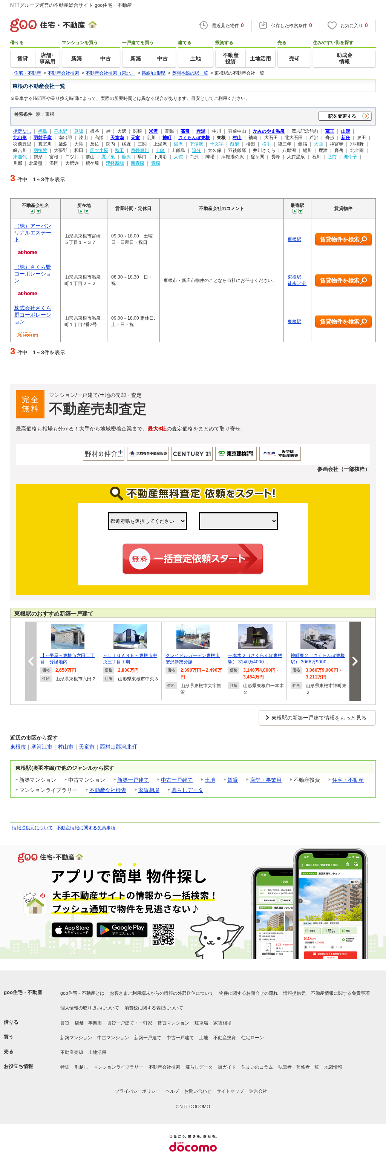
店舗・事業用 (266, 780)
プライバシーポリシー (137, 1091)
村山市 (66, 747)
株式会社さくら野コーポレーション (32, 315)
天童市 (87, 747)
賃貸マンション (173, 1023)
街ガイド (227, 1067)
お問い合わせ (197, 1091)
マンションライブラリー (118, 1067)
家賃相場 (148, 790)
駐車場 (201, 1023)
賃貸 (232, 780)
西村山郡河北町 (118, 747)
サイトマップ (230, 1091)
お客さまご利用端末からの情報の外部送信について (162, 993)
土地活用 (97, 1052)
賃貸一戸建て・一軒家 (129, 1023)
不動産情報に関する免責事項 (86, 827)
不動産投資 (224, 1037)
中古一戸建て (177, 780)
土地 (210, 780)
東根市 (18, 747)
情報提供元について (32, 827)
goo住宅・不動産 (23, 992)
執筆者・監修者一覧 (298, 1067)
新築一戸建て (133, 780)
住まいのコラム (257, 1067)
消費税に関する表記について (153, 1008)
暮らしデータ (187, 790)
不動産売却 (71, 1052)
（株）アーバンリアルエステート (32, 232)
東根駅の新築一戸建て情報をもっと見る (318, 718)
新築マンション (76, 1037)
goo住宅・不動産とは (82, 993)
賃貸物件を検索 (340, 239)
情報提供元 (294, 993)
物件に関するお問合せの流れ (248, 993)
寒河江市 (41, 747)
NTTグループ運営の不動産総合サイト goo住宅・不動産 (71, 5)
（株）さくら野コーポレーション (32, 273)
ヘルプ (172, 1091)
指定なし (22, 131)
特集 (64, 1067)
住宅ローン (252, 1037)
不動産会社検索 (107, 790)
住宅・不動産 (348, 780)
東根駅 (294, 239)
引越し (81, 1067)
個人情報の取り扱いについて (89, 1008)
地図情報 (333, 1067)
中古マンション (113, 1037)
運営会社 (258, 1091)
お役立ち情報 (18, 1066)
